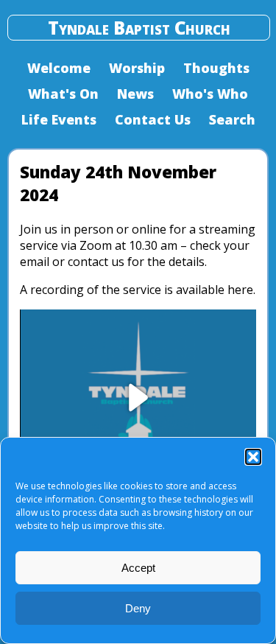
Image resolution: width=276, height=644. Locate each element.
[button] (253, 456)
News (135, 93)
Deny (138, 608)
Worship (137, 68)
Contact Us (153, 119)
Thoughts (216, 68)
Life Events (58, 119)
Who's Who (210, 93)
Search (232, 119)
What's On (63, 93)
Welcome (59, 68)
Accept (138, 567)
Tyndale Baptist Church (139, 27)
